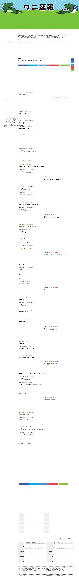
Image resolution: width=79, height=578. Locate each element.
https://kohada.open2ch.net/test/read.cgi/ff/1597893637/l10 (55, 254)
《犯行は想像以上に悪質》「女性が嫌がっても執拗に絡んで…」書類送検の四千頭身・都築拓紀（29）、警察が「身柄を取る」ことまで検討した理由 (32, 35)
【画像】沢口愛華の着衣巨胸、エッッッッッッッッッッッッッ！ (25, 42)
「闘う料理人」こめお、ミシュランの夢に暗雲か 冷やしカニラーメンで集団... (55, 37)
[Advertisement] (39, 23)
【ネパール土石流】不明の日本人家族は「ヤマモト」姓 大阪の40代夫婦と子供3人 (27, 37)
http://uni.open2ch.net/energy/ (25, 210)
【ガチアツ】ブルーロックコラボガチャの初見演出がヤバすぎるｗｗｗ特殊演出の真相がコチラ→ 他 (57, 567)
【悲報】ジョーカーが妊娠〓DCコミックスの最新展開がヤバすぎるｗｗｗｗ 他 (27, 36)
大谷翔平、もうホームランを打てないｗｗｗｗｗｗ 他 (52, 36)
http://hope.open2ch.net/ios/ (35, 384)
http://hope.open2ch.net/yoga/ (50, 399)
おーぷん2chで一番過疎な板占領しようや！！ (61, 97)
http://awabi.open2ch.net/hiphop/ (25, 310)
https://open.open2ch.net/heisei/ (25, 322)
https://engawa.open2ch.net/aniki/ (25, 283)
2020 (19, 58)
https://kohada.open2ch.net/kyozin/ (26, 194)
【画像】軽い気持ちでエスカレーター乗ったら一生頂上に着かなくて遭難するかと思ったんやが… (56, 34)
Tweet (73, 62)
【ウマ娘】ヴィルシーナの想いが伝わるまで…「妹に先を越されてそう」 (26, 34)
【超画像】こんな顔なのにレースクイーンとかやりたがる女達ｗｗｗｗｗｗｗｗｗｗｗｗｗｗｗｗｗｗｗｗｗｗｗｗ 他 (59, 35)
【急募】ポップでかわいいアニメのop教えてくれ (66, 538)
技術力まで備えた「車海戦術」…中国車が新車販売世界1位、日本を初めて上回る (55, 575)
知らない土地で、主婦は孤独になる (22, 30)
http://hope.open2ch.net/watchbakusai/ (26, 409)
